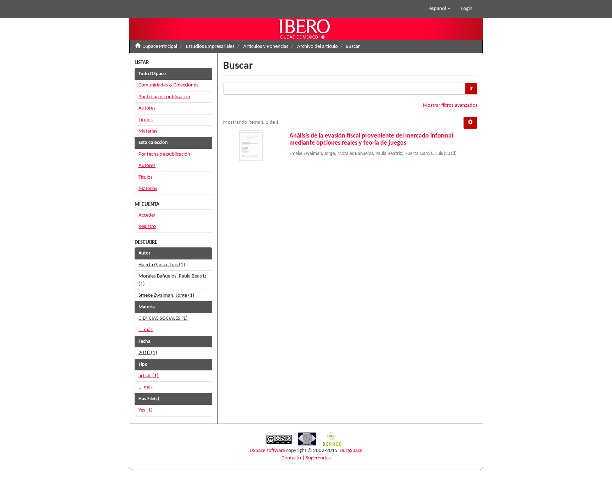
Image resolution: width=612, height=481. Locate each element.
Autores (146, 108)
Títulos (145, 120)
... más (145, 329)
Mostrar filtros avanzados (450, 105)
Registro (147, 226)
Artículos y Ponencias (265, 46)
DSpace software (267, 450)
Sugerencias (318, 458)
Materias (147, 131)
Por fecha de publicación (164, 97)
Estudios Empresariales (210, 46)
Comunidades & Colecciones (168, 85)
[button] (440, 9)
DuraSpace (351, 450)
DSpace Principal (159, 46)
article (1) (148, 376)
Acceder (146, 215)
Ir (471, 88)
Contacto (291, 458)
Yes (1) (145, 410)
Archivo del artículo (317, 46)
